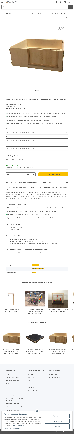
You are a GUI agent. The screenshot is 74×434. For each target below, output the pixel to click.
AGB (29, 380)
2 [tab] (37, 90)
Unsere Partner (53, 374)
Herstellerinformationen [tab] (28, 182)
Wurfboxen (16, 106)
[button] (56, 2)
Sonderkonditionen (55, 377)
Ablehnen (57, 426)
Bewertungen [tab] (45, 182)
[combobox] (37, 132)
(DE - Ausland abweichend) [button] (26, 167)
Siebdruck (34, 268)
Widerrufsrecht (32, 390)
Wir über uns (10, 374)
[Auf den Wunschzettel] (64, 28)
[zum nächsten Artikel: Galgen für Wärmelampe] (66, 17)
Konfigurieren (57, 421)
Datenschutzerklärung (17, 425)
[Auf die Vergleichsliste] (60, 28)
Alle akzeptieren (57, 416)
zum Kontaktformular (12, 410)
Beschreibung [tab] (11, 182)
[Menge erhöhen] (33, 174)
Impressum (7, 428)
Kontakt (8, 384)
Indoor (34, 272)
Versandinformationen (13, 380)
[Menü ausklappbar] (2, 1)
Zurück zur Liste (11, 14)
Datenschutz (16, 428)
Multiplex (41, 268)
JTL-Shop (64, 431)
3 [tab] (38, 90)
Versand (20, 159)
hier (56, 243)
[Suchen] (70, 7)
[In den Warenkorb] (7, 23)
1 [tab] (35, 90)
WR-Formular (32, 374)
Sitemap (30, 384)
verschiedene (35, 265)
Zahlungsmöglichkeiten (13, 377)
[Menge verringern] (8, 174)
